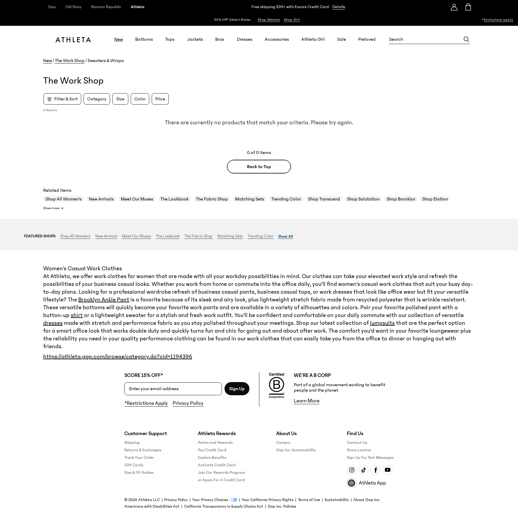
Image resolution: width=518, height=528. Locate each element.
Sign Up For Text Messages (370, 457)
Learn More (307, 401)
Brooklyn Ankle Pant (103, 299)
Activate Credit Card (217, 465)
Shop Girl (292, 20)
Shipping (132, 442)
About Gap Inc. (366, 499)
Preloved (367, 39)
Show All (285, 236)
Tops (169, 39)
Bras (219, 39)
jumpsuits (382, 323)
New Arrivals (101, 199)
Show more (51, 208)
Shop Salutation (363, 199)
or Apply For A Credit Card (221, 480)
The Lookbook (174, 199)
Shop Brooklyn (401, 199)
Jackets (195, 39)
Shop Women (269, 20)
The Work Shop (70, 60)
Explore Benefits (212, 457)
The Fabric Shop (212, 199)
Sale (341, 39)
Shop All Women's (64, 199)
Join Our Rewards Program (221, 472)
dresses (53, 323)
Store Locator (359, 450)
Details (338, 6)
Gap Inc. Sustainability (296, 450)
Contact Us (357, 442)
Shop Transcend (324, 199)
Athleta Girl (313, 39)
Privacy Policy (188, 403)
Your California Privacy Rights (267, 499)
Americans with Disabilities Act (152, 506)
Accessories (277, 39)
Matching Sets (249, 199)
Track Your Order (139, 457)
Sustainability (337, 499)
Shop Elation (435, 199)
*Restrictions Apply (146, 403)
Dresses (244, 39)
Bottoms (144, 39)
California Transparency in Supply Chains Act (223, 506)
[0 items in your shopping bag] (468, 7)
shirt (77, 315)
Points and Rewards (215, 442)
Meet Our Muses (137, 199)
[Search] (466, 39)
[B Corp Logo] (276, 386)
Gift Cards (133, 465)
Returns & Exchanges (142, 450)
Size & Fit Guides (138, 472)
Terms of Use (309, 499)
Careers (283, 442)
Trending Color (286, 199)
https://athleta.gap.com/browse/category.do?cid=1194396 (117, 356)
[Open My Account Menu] (454, 7)
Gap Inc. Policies (282, 506)
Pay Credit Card (212, 450)
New (118, 39)
